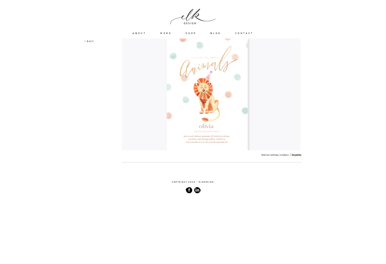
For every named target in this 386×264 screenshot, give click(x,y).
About (139, 33)
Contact (244, 33)
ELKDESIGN (206, 182)
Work (166, 33)
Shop (191, 33)
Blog (215, 33)
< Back (89, 41)
